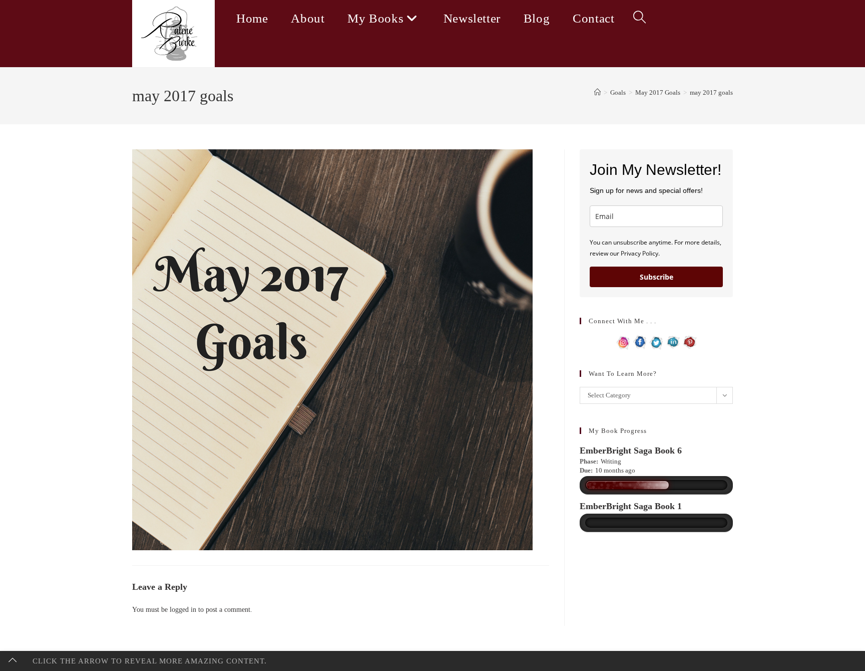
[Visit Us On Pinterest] (689, 341)
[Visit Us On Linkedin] (673, 341)
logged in (183, 609)
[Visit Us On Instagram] (623, 341)
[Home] (597, 92)
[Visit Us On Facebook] (640, 341)
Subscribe (656, 277)
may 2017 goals (711, 92)
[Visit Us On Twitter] (656, 341)
